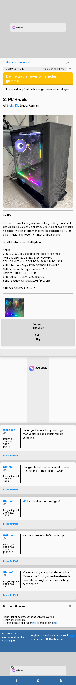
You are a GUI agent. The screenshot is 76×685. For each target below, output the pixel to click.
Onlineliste (47, 635)
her (34, 622)
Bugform (35, 635)
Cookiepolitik (61, 635)
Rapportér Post (10, 455)
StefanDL (13, 105)
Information (37, 639)
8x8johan (9, 430)
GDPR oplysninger (54, 639)
